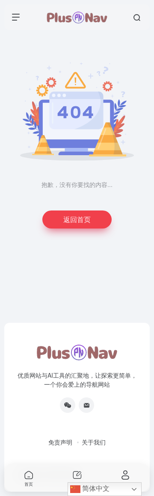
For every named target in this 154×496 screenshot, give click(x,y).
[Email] (86, 405)
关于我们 (94, 442)
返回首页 (77, 219)
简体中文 (95, 488)
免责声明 (60, 442)
